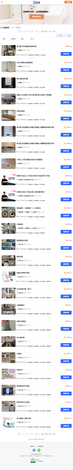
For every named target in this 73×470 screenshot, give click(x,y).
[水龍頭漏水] (8, 309)
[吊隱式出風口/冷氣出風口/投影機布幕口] (8, 196)
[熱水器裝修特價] (8, 82)
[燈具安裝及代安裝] (8, 406)
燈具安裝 (20, 257)
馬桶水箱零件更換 (23, 273)
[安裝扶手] (8, 374)
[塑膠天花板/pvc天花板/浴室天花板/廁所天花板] (8, 180)
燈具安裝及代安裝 (23, 402)
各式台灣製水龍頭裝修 (25, 63)
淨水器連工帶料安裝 (24, 418)
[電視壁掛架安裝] (8, 244)
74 (36, 31)
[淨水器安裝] (8, 341)
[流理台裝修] (8, 115)
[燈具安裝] (8, 260)
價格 (22, 39)
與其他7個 (24, 184)
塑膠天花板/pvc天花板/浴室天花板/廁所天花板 (33, 176)
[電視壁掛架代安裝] (8, 390)
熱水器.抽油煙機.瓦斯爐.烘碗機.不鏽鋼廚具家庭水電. (35, 127)
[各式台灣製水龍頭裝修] (8, 66)
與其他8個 (24, 71)
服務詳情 (66, 54)
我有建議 (40, 446)
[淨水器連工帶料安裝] (8, 422)
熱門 (31, 39)
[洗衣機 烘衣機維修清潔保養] (8, 50)
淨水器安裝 (21, 337)
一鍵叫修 (68, 2)
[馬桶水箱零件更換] (8, 277)
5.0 (24, 66)
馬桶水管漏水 (21, 321)
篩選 (60, 35)
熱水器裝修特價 (22, 79)
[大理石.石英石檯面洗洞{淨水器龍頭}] (8, 163)
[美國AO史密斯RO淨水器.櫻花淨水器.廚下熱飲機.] (8, 99)
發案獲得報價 (36, 16)
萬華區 (18, 27)
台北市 (13, 27)
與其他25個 (24, 54)
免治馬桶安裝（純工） (25, 289)
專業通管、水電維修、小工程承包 (29, 208)
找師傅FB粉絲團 (34, 450)
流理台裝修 (21, 111)
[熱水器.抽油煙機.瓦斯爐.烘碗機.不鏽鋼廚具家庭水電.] (8, 131)
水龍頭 (19, 354)
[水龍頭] (8, 357)
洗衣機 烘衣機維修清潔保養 (26, 46)
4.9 (24, 50)
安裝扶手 (20, 370)
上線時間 (13, 39)
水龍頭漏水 (21, 305)
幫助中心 (32, 446)
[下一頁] (39, 31)
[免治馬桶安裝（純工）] (8, 293)
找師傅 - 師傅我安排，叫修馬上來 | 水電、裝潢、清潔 (36, 2)
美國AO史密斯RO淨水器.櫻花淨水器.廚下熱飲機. (34, 95)
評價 (3, 39)
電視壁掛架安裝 (22, 240)
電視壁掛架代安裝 (23, 386)
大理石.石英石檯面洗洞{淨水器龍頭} (29, 160)
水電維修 (5, 28)
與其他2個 (24, 216)
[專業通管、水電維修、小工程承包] (8, 212)
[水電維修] (8, 228)
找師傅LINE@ (39, 450)
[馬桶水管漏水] (8, 325)
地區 (69, 35)
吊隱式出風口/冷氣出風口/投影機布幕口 (31, 192)
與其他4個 (24, 249)
